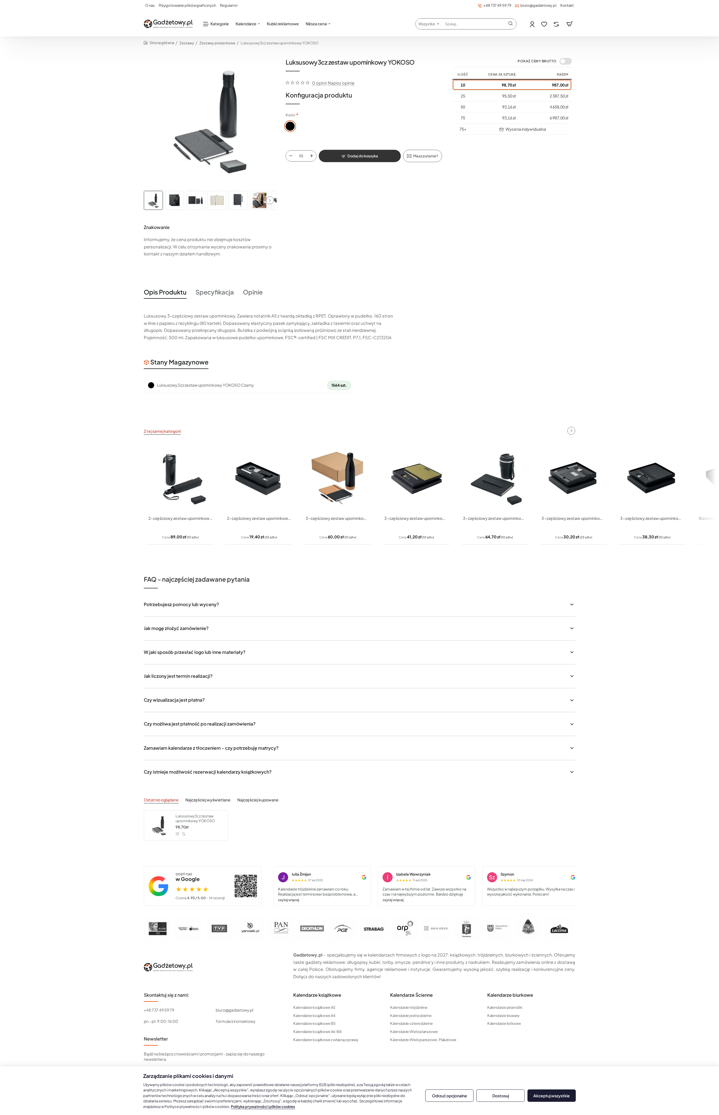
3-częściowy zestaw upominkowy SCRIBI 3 (573, 518)
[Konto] (533, 24)
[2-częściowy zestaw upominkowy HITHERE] (180, 478)
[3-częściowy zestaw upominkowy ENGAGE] (495, 478)
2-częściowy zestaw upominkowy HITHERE (180, 518)
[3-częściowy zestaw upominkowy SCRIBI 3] (573, 478)
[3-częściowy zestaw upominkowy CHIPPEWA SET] (416, 478)
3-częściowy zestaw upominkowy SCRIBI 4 (652, 518)
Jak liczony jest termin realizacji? (178, 676)
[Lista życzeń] (545, 24)
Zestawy (186, 43)
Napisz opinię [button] (341, 82)
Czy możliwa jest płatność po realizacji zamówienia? (200, 724)
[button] (270, 200)
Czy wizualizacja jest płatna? (174, 700)
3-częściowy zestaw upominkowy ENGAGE (495, 518)
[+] (312, 156)
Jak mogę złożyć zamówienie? (176, 628)
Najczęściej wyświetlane (208, 799)
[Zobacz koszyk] (569, 24)
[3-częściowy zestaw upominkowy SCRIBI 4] (652, 478)
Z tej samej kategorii (162, 431)
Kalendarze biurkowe (510, 995)
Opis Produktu (165, 292)
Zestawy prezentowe (217, 43)
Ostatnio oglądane (161, 799)
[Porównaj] (557, 24)
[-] (290, 156)
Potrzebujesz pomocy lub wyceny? (181, 604)
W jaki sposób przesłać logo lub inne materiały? (194, 652)
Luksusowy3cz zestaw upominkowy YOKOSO (195, 818)
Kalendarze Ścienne (411, 995)
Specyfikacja (214, 292)
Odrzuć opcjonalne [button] (449, 1095)
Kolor (290, 115)
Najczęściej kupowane (258, 799)
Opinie (253, 292)
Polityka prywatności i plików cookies (263, 1106)
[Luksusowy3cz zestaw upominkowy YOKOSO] (159, 825)
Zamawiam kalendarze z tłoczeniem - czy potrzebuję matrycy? (211, 748)
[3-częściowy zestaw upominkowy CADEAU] (337, 478)
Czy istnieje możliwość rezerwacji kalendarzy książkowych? (208, 772)
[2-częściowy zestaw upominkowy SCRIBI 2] (259, 478)
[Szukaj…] (510, 24)
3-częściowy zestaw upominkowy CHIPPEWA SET (416, 518)
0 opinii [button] (319, 82)
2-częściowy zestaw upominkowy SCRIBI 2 (259, 518)
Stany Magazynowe (179, 362)
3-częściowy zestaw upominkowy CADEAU (338, 518)
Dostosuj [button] (500, 1095)
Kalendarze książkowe (317, 995)
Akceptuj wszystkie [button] (551, 1095)
